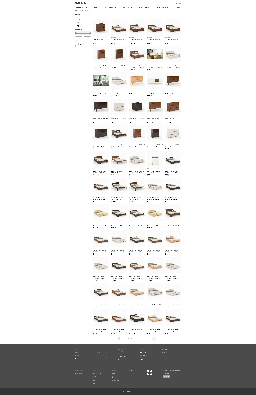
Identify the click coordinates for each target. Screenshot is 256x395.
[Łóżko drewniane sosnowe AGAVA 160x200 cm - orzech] (137, 186)
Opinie (113, 376)
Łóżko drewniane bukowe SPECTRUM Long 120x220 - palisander (100, 330)
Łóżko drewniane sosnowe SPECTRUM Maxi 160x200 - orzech (172, 40)
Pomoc (94, 376)
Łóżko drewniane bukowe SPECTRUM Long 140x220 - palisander (100, 303)
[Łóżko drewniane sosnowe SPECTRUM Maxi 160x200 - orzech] (173, 27)
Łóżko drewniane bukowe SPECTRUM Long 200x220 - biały (118, 251)
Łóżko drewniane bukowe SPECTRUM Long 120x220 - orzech (118, 330)
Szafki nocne (79, 23)
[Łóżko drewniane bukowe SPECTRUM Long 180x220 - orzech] (155, 238)
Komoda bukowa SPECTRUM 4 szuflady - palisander (155, 145)
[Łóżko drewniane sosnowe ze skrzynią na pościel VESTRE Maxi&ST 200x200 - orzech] (173, 212)
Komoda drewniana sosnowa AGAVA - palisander (100, 119)
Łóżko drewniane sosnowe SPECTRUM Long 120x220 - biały (154, 198)
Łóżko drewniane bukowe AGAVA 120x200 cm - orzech (118, 172)
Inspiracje (95, 381)
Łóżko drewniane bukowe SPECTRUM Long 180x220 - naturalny (172, 251)
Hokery (76, 358)
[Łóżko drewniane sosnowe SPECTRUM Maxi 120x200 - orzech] (155, 27)
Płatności (95, 379)
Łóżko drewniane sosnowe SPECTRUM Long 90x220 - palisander (117, 224)
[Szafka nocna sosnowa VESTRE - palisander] (137, 107)
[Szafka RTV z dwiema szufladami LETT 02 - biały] (101, 80)
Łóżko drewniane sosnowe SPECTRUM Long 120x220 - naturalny (100, 224)
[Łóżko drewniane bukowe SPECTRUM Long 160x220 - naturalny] (155, 265)
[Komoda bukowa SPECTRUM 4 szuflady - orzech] (137, 133)
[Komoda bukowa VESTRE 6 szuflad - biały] (173, 133)
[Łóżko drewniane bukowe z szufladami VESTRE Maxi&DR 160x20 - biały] (173, 54)
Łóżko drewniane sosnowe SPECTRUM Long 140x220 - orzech (100, 198)
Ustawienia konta (78, 373)
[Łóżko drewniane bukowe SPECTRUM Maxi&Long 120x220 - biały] (119, 80)
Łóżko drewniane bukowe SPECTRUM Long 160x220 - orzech (136, 277)
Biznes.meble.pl (115, 380)
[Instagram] (151, 371)
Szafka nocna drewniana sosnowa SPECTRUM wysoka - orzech (100, 40)
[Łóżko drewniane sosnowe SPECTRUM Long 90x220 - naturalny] (155, 212)
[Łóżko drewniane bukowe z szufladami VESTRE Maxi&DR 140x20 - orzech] (137, 54)
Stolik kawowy (165, 352)
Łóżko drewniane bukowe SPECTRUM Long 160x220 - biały (172, 277)
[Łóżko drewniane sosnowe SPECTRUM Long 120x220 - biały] (155, 186)
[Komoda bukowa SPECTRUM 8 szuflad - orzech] (101, 54)
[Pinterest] (148, 374)
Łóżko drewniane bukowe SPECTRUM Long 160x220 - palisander (118, 277)
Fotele (76, 352)
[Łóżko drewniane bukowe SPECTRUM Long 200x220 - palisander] (137, 212)
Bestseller (79, 48)
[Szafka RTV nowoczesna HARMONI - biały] (155, 80)
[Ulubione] (176, 3)
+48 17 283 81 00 (133, 370)
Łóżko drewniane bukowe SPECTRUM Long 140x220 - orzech (118, 303)
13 (144, 338)
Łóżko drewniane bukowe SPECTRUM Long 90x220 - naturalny (153, 330)
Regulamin (95, 370)
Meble (78, 19)
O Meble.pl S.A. (115, 374)
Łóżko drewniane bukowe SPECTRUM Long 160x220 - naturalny (154, 277)
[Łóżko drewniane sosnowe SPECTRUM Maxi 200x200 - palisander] (137, 317)
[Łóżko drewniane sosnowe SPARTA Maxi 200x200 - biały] (155, 291)
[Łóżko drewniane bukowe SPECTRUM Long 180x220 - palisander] (137, 238)
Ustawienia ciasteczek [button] (79, 374)
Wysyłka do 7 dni (80, 47)
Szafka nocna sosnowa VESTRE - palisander (137, 119)
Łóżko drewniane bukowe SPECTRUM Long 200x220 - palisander (136, 224)
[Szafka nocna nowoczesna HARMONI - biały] (155, 159)
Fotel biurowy (77, 354)
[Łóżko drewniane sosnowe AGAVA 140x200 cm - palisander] (119, 186)
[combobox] (107, 17)
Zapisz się (166, 376)
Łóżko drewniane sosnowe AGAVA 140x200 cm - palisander (117, 198)
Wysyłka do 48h (80, 45)
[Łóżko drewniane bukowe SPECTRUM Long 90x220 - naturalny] (155, 317)
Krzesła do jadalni (99, 354)
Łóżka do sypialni (121, 349)
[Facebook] (148, 371)
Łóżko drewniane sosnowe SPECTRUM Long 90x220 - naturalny (153, 224)
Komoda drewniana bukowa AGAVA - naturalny (136, 92)
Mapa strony (114, 379)
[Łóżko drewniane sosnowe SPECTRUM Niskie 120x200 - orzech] (119, 27)
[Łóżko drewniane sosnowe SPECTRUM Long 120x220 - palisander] (173, 186)
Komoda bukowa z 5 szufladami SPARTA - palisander (98, 145)
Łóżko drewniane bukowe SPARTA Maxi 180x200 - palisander (117, 145)
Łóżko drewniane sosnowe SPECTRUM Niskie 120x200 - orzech (118, 40)
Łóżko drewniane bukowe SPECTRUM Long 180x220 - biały (100, 277)
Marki (113, 377)
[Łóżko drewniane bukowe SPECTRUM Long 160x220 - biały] (173, 265)
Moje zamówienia (78, 372)
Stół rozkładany (165, 349)
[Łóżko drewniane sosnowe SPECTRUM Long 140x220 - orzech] (101, 186)
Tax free (94, 383)
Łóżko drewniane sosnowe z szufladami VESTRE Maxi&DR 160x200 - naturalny (154, 66)
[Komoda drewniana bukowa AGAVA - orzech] (155, 107)
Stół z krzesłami (165, 351)
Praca (113, 373)
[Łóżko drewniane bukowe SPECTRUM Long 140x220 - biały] (173, 291)
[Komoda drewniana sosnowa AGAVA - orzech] (173, 80)
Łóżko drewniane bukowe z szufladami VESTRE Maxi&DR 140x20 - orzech (136, 66)
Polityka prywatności (97, 372)
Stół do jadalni (143, 361)
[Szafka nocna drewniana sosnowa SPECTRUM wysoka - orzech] (101, 27)
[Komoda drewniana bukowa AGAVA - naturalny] (137, 80)
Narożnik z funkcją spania (145, 349)
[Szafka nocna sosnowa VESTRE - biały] (119, 107)
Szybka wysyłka (80, 44)
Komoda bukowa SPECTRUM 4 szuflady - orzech (137, 145)
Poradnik (94, 380)
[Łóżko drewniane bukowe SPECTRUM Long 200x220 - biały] (119, 238)
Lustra (119, 353)
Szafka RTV (164, 353)
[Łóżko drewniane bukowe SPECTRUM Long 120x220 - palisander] (101, 317)
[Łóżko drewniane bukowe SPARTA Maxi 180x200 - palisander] (119, 133)
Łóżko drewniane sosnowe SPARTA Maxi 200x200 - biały (154, 303)
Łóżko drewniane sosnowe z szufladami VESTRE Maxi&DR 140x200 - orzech (136, 40)
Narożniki (120, 359)
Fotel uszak (77, 355)
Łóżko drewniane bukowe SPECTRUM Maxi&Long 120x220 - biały (117, 93)
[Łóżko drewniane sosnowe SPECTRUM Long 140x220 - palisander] (173, 159)
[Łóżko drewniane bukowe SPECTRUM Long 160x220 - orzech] (137, 265)
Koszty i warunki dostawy (98, 374)
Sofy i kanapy (143, 352)
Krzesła (98, 352)
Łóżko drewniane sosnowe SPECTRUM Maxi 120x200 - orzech (154, 40)
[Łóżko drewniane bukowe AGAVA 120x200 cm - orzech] (119, 159)
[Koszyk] (180, 3)
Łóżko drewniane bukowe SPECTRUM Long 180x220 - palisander (136, 251)
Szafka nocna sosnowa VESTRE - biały (119, 119)
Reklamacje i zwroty (97, 373)
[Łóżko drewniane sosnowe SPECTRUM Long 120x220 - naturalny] (101, 212)
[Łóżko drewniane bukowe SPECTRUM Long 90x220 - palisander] (173, 317)
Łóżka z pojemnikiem (122, 351)
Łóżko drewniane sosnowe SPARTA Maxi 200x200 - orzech (101, 172)
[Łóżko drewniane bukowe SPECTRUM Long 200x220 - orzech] (101, 238)
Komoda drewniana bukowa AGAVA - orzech (154, 119)
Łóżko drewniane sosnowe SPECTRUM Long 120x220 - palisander (172, 198)
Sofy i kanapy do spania (144, 355)
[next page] (154, 339)
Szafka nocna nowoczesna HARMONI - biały (153, 172)
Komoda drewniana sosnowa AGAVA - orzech (172, 92)
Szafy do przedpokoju (166, 358)
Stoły (141, 359)
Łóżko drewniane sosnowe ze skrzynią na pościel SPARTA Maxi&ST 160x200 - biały (136, 172)
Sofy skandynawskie (144, 356)
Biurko (76, 349)
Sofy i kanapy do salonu (145, 353)
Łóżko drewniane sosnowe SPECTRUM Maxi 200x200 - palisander (136, 330)
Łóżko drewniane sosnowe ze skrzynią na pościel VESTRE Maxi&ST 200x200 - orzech (172, 224)
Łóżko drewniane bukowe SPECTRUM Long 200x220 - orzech (100, 251)
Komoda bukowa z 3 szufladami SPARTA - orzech (172, 119)
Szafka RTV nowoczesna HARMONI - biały (153, 92)
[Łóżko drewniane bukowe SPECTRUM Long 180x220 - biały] (101, 265)
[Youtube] (151, 374)
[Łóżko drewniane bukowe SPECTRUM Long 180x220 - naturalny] (173, 238)
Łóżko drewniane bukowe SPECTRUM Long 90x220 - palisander (171, 330)
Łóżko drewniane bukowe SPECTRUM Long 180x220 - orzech (154, 251)
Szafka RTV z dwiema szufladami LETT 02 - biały (99, 92)
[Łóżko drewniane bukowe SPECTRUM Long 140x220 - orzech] (119, 291)
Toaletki (164, 361)
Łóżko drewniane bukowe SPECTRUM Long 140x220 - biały (172, 303)
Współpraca (114, 372)
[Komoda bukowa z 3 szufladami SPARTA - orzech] (173, 107)
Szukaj (152, 3)
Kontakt (114, 370)
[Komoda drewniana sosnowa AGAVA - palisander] (101, 107)
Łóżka (78, 20)
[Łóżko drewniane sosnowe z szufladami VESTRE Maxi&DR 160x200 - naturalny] (155, 54)
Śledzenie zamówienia (79, 370)
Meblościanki (121, 356)
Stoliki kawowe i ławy (81, 26)
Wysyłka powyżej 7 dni (81, 43)
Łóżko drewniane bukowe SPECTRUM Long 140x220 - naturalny (136, 303)
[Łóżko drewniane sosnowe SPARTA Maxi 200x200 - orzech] (101, 159)
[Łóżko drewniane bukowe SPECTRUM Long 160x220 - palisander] (119, 265)
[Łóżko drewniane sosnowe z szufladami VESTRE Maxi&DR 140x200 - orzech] (137, 27)
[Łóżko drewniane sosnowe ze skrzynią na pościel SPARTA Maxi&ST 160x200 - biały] (137, 159)
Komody (78, 22)
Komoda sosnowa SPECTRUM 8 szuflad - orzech (118, 66)
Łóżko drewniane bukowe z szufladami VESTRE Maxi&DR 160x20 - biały (172, 66)
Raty (94, 377)
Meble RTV (79, 25)
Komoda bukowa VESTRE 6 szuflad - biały (172, 145)
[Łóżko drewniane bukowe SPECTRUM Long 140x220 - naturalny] (137, 291)
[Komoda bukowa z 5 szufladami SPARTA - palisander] (101, 133)
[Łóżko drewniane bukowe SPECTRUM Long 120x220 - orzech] (119, 317)
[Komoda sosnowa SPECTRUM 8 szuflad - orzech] (119, 54)
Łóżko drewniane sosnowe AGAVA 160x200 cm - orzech (136, 198)
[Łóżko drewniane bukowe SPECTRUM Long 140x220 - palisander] (101, 291)
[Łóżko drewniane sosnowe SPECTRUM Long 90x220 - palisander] (119, 212)
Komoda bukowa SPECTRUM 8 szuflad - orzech (101, 66)
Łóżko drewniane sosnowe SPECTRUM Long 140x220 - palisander (172, 172)
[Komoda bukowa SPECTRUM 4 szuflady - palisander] (155, 133)
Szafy (163, 356)
